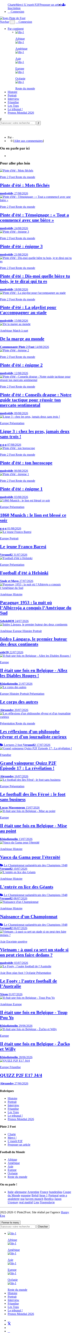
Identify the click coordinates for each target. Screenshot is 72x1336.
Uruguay (13, 1202)
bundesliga (55, 1192)
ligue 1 (43, 1195)
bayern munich (34, 1198)
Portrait (12, 95)
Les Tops (13, 105)
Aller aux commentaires (28, 140)
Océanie (13, 1173)
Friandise (13, 102)
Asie (10, 1166)
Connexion (17, 11)
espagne (26, 1195)
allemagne (20, 1192)
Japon (57, 1198)
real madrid (26, 1202)
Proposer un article (51, 4)
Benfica (49, 1198)
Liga (36, 1202)
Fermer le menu (10, 1222)
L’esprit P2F (32, 4)
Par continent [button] (16, 28)
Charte (12, 4)
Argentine (33, 1192)
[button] (12, 22)
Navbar (4, 21)
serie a (63, 1195)
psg (22, 1198)
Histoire (12, 92)
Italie (11, 1192)
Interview (13, 98)
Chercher (43, 1226)
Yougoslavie (47, 1202)
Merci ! (20, 4)
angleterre (14, 1198)
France (44, 1192)
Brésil (35, 1195)
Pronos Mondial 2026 (21, 112)
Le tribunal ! (15, 109)
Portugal (53, 1195)
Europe (12, 1170)
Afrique (12, 1159)
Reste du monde (17, 1176)
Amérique (14, 1163)
